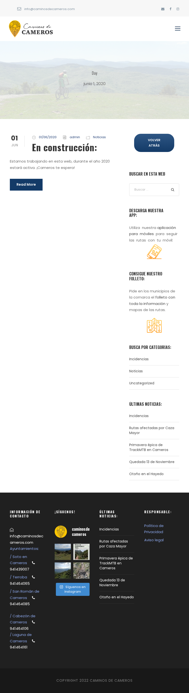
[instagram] (177, 9)
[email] (162, 9)
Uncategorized (141, 383)
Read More (26, 184)
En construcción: (64, 147)
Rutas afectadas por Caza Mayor (113, 544)
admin (75, 137)
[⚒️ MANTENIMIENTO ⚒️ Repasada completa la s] (81, 570)
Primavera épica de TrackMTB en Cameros (148, 447)
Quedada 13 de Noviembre (151, 461)
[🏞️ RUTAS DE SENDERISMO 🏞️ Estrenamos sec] (81, 552)
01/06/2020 (48, 137)
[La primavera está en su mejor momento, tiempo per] (63, 552)
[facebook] (170, 9)
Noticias (99, 137)
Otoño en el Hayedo (146, 473)
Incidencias (139, 359)
